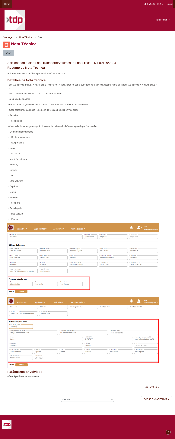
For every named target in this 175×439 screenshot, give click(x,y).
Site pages (8, 37)
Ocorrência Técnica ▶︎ (156, 399)
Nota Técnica (25, 37)
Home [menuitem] (7, 4)
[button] (154, 4)
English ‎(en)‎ (162, 20)
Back (8, 53)
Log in (170, 4)
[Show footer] (168, 432)
